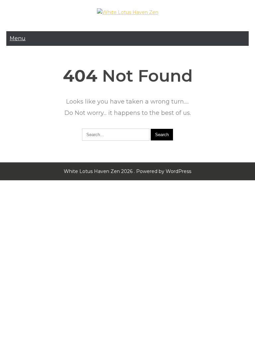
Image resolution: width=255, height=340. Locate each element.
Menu (18, 38)
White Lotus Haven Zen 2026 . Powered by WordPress (127, 171)
